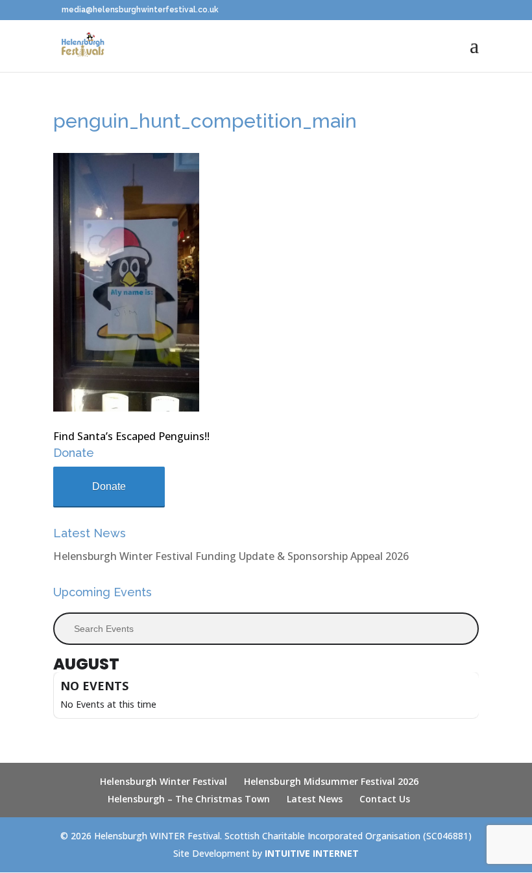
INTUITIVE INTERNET (312, 853)
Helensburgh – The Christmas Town (189, 799)
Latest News (315, 799)
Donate (109, 486)
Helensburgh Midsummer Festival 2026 (331, 781)
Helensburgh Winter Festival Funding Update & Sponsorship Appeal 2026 (231, 556)
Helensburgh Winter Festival (163, 781)
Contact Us (384, 799)
